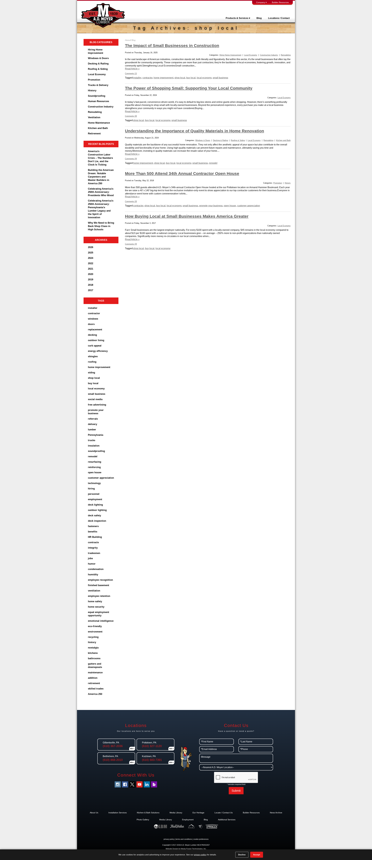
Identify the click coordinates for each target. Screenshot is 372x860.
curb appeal (94, 345)
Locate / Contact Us (223, 812)
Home (127, 40)
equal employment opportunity (98, 614)
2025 (90, 252)
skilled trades (95, 688)
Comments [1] (131, 73)
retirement (94, 683)
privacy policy (169, 839)
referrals (93, 418)
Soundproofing (96, 96)
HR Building (95, 537)
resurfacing (94, 461)
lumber (92, 429)
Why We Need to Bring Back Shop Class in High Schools (101, 226)
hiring (91, 488)
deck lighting (95, 504)
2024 (90, 258)
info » (132, 749)
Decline (242, 854)
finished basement (98, 585)
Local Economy (97, 74)
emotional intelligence (100, 621)
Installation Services (117, 812)
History (92, 90)
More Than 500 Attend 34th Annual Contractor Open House (182, 173)
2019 (90, 279)
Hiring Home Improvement (95, 51)
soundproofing (96, 451)
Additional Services (226, 819)
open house (94, 472)
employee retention (99, 596)
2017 (90, 290)
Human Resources (98, 101)
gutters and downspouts (95, 665)
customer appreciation (101, 477)
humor (91, 563)
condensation (95, 569)
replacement (95, 329)
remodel (92, 456)
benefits (92, 531)
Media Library (176, 812)
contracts (93, 542)
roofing (92, 361)
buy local (93, 383)
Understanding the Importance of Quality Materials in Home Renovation (194, 131)
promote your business (96, 412)
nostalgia (93, 647)
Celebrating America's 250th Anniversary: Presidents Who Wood (101, 192)
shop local (94, 378)
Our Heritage (198, 812)
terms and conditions (184, 839)
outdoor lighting (97, 510)
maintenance (95, 672)
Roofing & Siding (98, 69)
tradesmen (94, 553)
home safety (95, 601)
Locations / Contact (279, 18)
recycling (93, 637)
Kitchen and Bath (98, 128)
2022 (90, 263)
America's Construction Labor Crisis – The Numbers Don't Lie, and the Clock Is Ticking (100, 158)
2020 (90, 274)
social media (95, 399)
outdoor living (96, 340)
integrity (93, 547)
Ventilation (94, 117)
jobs (90, 558)
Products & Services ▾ (238, 18)
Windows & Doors (98, 58)
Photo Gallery (143, 819)
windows (93, 318)
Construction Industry (100, 106)
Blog (259, 18)
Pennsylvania (95, 435)
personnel (93, 494)
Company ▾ (261, 2)
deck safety (94, 515)
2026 (90, 247)
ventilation (94, 590)
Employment (188, 819)
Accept (256, 854)
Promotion (94, 79)
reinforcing (94, 467)
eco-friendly (95, 626)
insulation (93, 445)
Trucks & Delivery (98, 85)
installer (92, 308)
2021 (90, 268)
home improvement (99, 367)
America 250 (95, 694)
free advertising (97, 404)
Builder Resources (280, 2)
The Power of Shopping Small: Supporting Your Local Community (188, 88)
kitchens (93, 653)
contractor (94, 313)
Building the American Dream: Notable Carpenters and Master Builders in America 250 (101, 177)
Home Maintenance (99, 122)
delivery (92, 424)
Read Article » (132, 68)
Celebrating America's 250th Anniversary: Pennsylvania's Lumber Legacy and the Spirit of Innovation (100, 209)
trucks (91, 440)
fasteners (93, 526)
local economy (96, 388)
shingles (93, 356)
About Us (94, 812)
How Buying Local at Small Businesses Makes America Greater (186, 216)
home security (96, 606)
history (92, 642)
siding (91, 372)
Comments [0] (131, 116)
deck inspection (97, 520)
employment (95, 499)
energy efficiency (98, 351)
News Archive (276, 812)
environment (95, 631)
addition (92, 678)
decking (92, 335)
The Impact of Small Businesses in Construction (172, 45)
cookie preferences (201, 839)
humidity (93, 574)
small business (96, 394)
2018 (90, 285)
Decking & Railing (98, 63)
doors (91, 324)
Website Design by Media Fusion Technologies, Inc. (186, 849)
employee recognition (100, 580)
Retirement (94, 133)
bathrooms (94, 658)
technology (94, 483)
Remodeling (95, 112)
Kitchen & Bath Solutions (148, 812)
